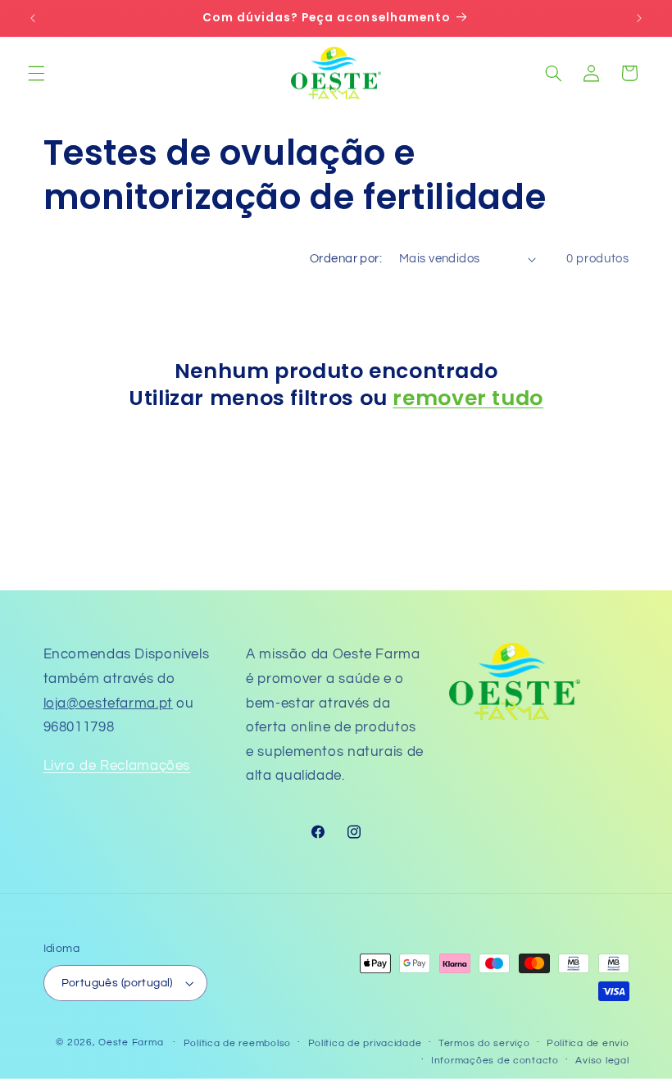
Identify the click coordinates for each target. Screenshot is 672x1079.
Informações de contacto (495, 1060)
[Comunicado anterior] (33, 18)
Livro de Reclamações (117, 765)
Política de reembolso (237, 1043)
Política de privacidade (365, 1043)
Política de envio (588, 1043)
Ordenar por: (346, 259)
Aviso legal (602, 1060)
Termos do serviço (484, 1043)
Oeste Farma (130, 1042)
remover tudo (468, 398)
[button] (36, 73)
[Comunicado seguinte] (639, 18)
